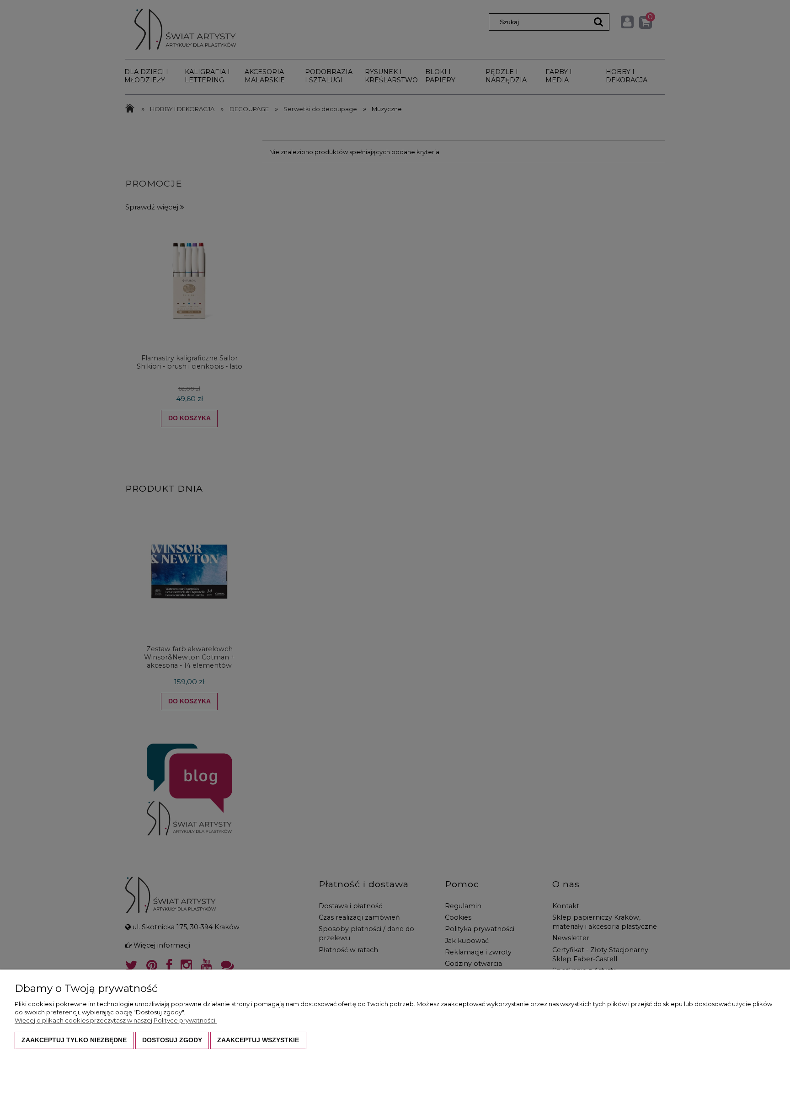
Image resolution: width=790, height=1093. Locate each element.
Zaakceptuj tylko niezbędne (74, 1040)
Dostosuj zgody (172, 1040)
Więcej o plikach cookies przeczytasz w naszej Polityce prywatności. (116, 1020)
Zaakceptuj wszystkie (258, 1040)
